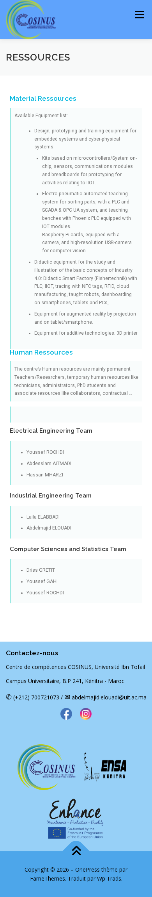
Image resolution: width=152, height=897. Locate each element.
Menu (139, 14)
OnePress (87, 869)
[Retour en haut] (76, 851)
